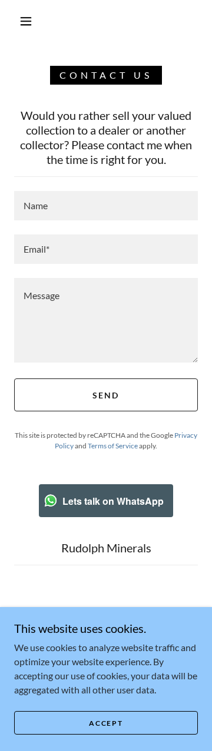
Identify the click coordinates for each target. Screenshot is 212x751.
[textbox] (106, 205)
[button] (26, 21)
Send (105, 395)
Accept (105, 723)
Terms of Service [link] (113, 445)
